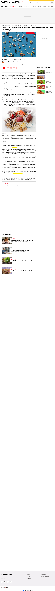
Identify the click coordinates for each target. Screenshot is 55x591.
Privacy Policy (43, 574)
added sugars (14, 146)
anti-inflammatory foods (16, 167)
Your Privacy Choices (28, 590)
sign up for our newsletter (18, 172)
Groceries (20, 6)
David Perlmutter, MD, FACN (22, 152)
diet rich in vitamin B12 (11, 78)
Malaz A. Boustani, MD (11, 135)
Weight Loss (26, 6)
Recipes (39, 6)
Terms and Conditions (45, 576)
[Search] (52, 2)
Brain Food (4, 185)
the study (5, 82)
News (6, 6)
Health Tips (11, 185)
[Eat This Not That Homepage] (12, 2)
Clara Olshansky (9, 61)
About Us (28, 574)
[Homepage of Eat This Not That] (6, 574)
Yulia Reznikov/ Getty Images (6, 57)
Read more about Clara (27, 179)
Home (3, 25)
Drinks (44, 6)
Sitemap (28, 576)
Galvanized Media (26, 587)
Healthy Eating (13, 6)
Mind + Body (50, 6)
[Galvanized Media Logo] (4, 587)
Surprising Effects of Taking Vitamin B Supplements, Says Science (21, 92)
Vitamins (20, 185)
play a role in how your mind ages (27, 75)
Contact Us (29, 578)
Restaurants (33, 6)
